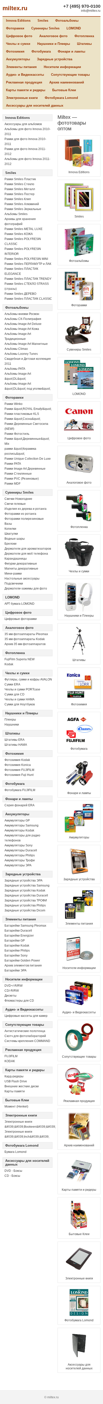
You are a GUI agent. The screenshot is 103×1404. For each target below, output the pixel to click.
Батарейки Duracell (18, 930)
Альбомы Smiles (16, 214)
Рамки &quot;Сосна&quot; (22, 419)
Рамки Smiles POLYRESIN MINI (26, 259)
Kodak (8, 664)
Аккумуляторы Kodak (19, 830)
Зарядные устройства (54, 59)
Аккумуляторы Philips (19, 855)
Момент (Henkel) (16, 1106)
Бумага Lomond (15, 1152)
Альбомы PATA (14, 368)
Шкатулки (11, 533)
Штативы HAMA (15, 744)
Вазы (8, 523)
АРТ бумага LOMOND (19, 603)
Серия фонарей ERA (19, 805)
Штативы (84, 44)
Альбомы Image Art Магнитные (26, 344)
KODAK (9, 1061)
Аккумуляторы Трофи (19, 860)
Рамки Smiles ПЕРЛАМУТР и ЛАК (27, 264)
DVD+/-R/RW (13, 985)
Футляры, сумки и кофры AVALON (28, 679)
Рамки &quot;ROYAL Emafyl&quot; (28, 409)
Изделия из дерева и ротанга (25, 509)
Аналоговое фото (53, 36)
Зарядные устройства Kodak (24, 890)
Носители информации (62, 67)
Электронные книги (22, 98)
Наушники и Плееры (53, 44)
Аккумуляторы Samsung (21, 825)
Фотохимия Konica (17, 765)
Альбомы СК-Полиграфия (22, 319)
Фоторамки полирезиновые (24, 518)
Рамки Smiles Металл (19, 189)
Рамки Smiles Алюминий (21, 204)
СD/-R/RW (11, 990)
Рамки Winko (13, 404)
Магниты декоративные (21, 568)
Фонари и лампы (71, 51)
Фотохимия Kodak (17, 760)
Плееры (10, 719)
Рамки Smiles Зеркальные (22, 209)
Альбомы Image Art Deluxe (23, 324)
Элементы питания (21, 67)
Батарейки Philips (17, 950)
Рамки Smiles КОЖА (18, 234)
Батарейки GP (14, 940)
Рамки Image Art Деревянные (25, 468)
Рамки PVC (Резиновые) (21, 478)
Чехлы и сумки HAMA (19, 699)
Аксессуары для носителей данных (34, 105)
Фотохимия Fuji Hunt (19, 775)
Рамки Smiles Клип (17, 199)
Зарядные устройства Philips (25, 905)
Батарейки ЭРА (15, 970)
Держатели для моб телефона (26, 553)
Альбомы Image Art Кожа (21, 329)
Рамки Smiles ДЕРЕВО (20, 294)
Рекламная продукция (24, 82)
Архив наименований (66, 82)
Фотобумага (41, 51)
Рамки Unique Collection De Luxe (27, 458)
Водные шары (14, 538)
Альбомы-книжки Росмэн (21, 314)
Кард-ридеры (14, 1076)
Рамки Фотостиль (16, 434)
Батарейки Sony (16, 955)
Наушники (11, 724)
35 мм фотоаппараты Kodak (24, 639)
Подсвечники (13, 583)
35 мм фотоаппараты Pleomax (26, 634)
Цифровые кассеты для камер (26, 1016)
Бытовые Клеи (64, 90)
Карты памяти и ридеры (25, 90)
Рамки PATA (12, 463)
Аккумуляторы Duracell (20, 850)
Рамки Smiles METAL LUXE (23, 229)
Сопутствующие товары (70, 74)
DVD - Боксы (13, 1171)
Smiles (43, 20)
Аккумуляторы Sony (18, 845)
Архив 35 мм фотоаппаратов (25, 644)
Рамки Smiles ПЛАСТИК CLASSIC (28, 298)
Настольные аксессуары (22, 578)
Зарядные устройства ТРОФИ (25, 900)
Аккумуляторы (18, 59)
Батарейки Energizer (19, 935)
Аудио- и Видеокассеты (25, 74)
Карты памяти (14, 1091)
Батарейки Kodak (16, 945)
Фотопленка (84, 36)
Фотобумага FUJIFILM (19, 790)
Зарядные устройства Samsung (27, 885)
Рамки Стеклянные (18, 473)
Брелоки (10, 543)
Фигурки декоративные (20, 563)
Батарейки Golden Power (22, 960)
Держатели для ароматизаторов (27, 548)
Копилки (10, 528)
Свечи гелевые (15, 504)
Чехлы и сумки (18, 44)
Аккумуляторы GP (17, 820)
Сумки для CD (14, 694)
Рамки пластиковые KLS (21, 414)
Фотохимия (15, 51)
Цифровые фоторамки (20, 619)
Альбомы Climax (16, 349)
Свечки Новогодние (18, 499)
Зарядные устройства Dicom (24, 910)
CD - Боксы (12, 1176)
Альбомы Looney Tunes (21, 354)
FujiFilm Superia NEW (19, 659)
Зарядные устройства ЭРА (23, 880)
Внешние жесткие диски (21, 1086)
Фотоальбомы (66, 20)
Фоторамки (15, 28)
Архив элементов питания (23, 965)
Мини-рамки (13, 573)
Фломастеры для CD (19, 1000)
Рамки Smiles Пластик (20, 179)
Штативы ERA (14, 739)
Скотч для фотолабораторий (25, 1036)
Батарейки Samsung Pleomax (25, 925)
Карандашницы (15, 558)
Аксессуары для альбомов (23, 124)
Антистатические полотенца (24, 1031)
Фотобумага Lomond (61, 98)
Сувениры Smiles (45, 28)
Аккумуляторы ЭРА (18, 865)
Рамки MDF (12, 483)
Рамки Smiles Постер (19, 194)
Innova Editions (18, 20)
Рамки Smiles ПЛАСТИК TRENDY (28, 279)
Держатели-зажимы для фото (25, 588)
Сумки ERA (12, 684)
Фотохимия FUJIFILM (19, 770)
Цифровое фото (19, 36)
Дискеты (10, 995)
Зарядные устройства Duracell (26, 895)
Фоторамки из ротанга (20, 514)
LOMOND (73, 28)
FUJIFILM (11, 1056)
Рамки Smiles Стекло (19, 184)
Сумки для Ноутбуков (19, 704)
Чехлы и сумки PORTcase (22, 689)
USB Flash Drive (15, 1081)
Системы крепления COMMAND (27, 1041)
